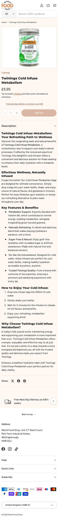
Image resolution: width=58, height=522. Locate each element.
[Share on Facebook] (19, 381)
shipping (18, 94)
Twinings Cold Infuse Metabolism (23, 22)
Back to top (27, 414)
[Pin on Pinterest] (25, 381)
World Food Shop (15, 515)
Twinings (5, 72)
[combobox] (29, 14)
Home (3, 22)
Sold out (39, 112)
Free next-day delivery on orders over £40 (24, 104)
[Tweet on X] (13, 381)
